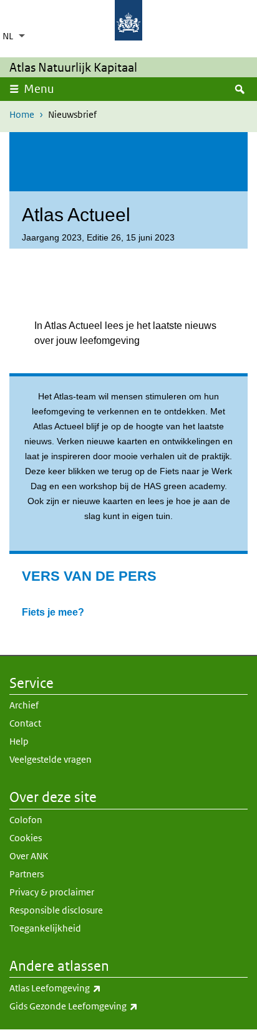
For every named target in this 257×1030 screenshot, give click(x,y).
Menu (39, 89)
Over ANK (28, 856)
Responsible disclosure (56, 910)
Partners (26, 874)
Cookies (25, 838)
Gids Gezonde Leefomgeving (101, 1005)
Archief (24, 705)
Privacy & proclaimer (51, 892)
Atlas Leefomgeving (82, 987)
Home (21, 114)
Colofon (25, 820)
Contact (25, 723)
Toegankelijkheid (45, 928)
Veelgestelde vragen (50, 759)
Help (19, 741)
